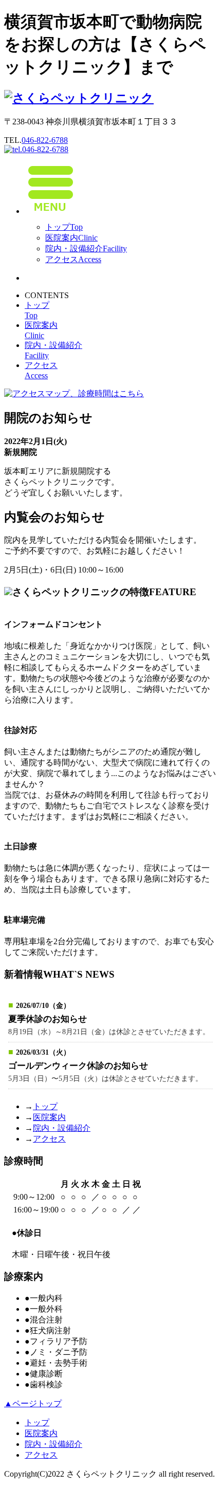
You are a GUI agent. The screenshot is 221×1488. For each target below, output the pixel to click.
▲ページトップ (33, 1403)
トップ (64, 227)
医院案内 (71, 237)
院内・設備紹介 (86, 248)
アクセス (73, 259)
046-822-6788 (45, 140)
